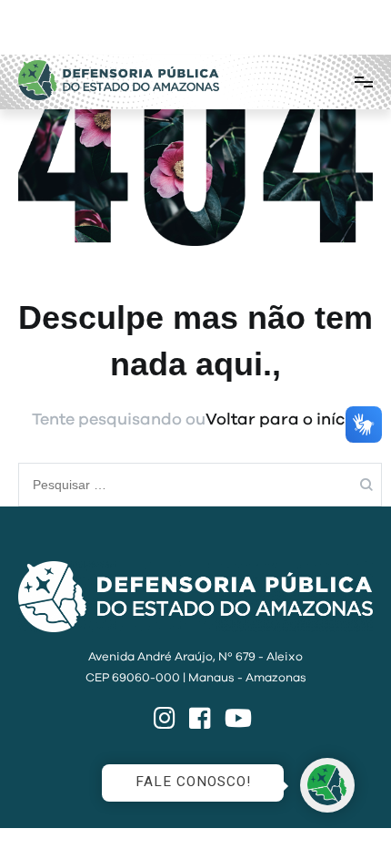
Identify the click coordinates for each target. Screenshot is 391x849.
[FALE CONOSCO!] (327, 785)
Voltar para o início (282, 420)
